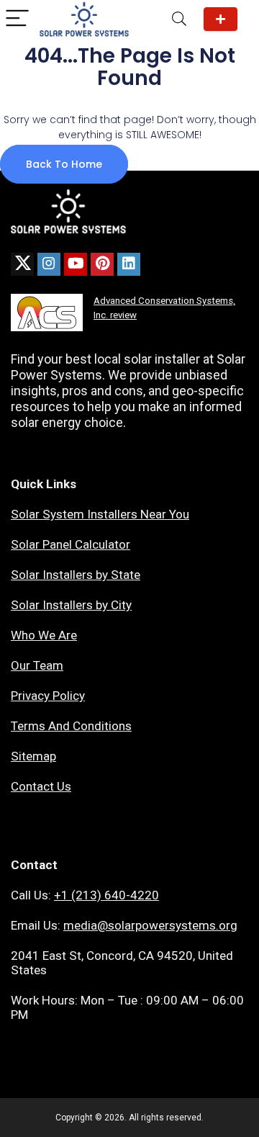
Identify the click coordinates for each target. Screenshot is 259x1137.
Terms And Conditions (71, 726)
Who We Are (44, 635)
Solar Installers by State (75, 574)
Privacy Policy (48, 695)
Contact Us (41, 786)
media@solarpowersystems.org (150, 925)
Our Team (37, 665)
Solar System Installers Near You (100, 514)
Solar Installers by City (71, 605)
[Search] (179, 19)
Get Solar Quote (220, 19)
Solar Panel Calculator (70, 544)
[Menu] (17, 19)
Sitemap (33, 756)
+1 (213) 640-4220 (106, 895)
